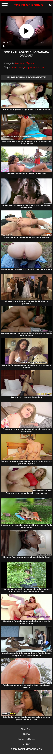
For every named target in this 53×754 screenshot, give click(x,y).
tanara (36, 67)
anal (21, 67)
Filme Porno (26, 729)
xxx (42, 67)
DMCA (26, 734)
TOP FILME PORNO (28, 5)
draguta (28, 67)
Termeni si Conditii (26, 739)
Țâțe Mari (30, 63)
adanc (14, 67)
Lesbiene (19, 63)
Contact (26, 744)
